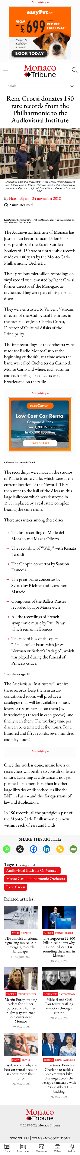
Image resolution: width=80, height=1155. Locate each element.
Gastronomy (67, 994)
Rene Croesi (15, 887)
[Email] (73, 849)
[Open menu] (5, 67)
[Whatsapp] (6, 849)
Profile (11, 994)
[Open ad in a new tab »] (40, 33)
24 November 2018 (46, 198)
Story (15, 933)
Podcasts (72, 1151)
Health (26, 933)
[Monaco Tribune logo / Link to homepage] (40, 70)
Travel (26, 1060)
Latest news (23, 1151)
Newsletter (41, 1151)
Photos (48, 1060)
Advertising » (40, 393)
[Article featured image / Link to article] (21, 917)
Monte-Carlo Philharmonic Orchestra (35, 878)
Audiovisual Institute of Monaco (32, 870)
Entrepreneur (27, 994)
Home (6, 1151)
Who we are (19, 1138)
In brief (48, 933)
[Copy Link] (60, 849)
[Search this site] (74, 70)
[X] (20, 849)
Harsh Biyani (19, 198)
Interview (50, 994)
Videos (57, 1151)
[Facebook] (33, 849)
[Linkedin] (46, 849)
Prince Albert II (65, 933)
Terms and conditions (51, 1138)
